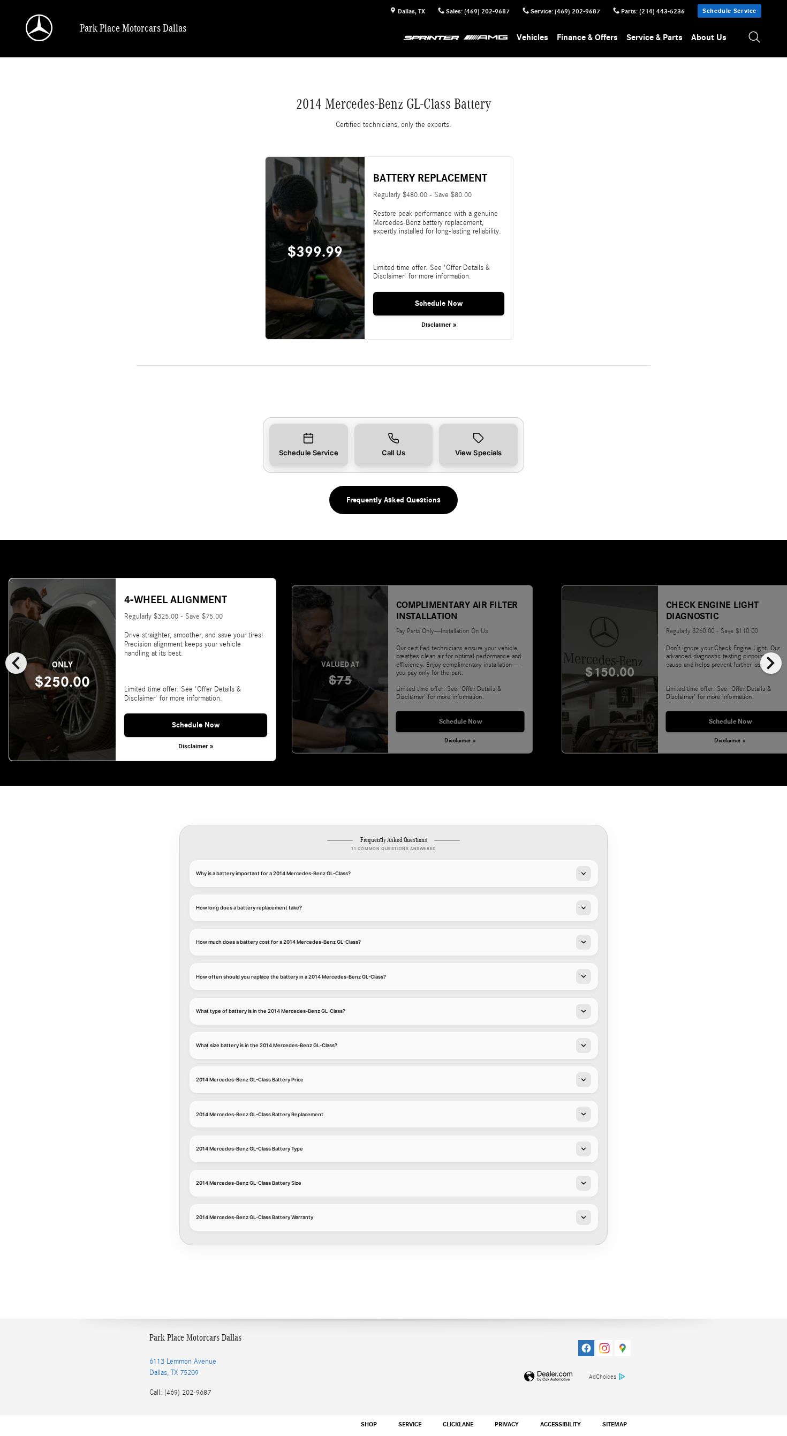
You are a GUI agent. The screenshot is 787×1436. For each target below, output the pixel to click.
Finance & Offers (587, 37)
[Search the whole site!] (754, 38)
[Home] (40, 27)
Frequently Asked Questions (393, 500)
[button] (309, 445)
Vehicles (532, 37)
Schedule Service (729, 10)
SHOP (369, 1424)
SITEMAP (614, 1424)
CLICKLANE (458, 1424)
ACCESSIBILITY (560, 1424)
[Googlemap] (623, 1348)
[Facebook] (586, 1348)
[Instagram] (604, 1348)
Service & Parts (654, 37)
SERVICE (409, 1424)
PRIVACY (507, 1424)
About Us (709, 37)
